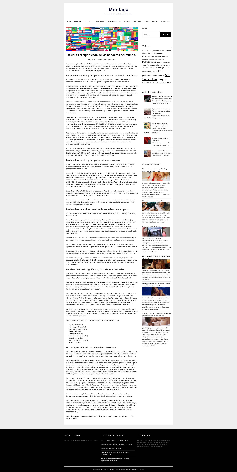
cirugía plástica (158, 56)
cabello (168, 50)
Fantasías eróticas (153, 65)
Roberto (113, 59)
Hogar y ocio (100, 21)
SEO (163, 75)
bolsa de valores (159, 50)
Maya (165, 68)
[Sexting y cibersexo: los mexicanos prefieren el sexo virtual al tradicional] (156, 296)
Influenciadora (149, 68)
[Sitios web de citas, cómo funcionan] (156, 211)
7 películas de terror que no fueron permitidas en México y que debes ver (162, 111)
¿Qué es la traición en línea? (151, 226)
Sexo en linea (149, 79)
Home (69, 21)
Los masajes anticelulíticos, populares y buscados (116, 444)
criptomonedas (150, 59)
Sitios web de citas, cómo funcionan (153, 201)
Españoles (159, 62)
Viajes (147, 21)
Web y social (165, 21)
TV (161, 82)
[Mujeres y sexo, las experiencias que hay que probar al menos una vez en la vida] (156, 325)
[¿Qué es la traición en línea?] (156, 236)
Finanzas (87, 21)
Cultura (77, 21)
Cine (153, 56)
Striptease (144, 82)
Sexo (167, 75)
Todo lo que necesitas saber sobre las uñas (114, 440)
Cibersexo (147, 56)
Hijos (169, 65)
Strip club (166, 79)
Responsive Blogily (127, 469)
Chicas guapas (157, 53)
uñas (169, 82)
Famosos (144, 65)
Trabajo (155, 82)
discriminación (161, 59)
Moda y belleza (114, 21)
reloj (160, 75)
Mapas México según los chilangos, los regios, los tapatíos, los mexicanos (160, 126)
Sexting (160, 79)
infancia (144, 68)
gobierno (164, 65)
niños (168, 68)
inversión (156, 68)
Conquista (144, 59)
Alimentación (145, 51)
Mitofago (118, 9)
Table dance (150, 82)
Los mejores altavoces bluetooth (111, 448)
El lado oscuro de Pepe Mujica (161, 151)
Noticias (127, 21)
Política (159, 71)
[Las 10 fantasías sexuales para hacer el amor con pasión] (156, 268)
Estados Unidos (166, 62)
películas (144, 71)
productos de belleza (150, 75)
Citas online (165, 56)
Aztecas (150, 51)
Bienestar (137, 21)
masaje (161, 67)
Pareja (154, 21)
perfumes (149, 71)
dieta (156, 59)
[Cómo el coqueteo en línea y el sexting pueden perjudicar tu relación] (156, 181)
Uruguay (165, 82)
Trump (158, 82)
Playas (153, 71)
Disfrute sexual (149, 61)
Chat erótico (147, 53)
